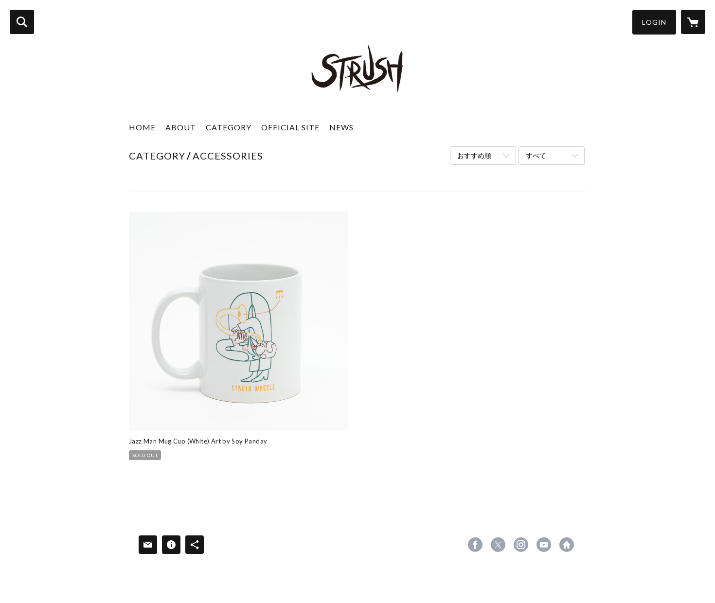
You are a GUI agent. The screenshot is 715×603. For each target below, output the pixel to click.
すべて (536, 155)
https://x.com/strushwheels (498, 544)
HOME (142, 127)
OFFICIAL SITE (290, 127)
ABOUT (180, 127)
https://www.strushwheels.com (566, 544)
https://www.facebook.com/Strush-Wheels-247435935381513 (475, 544)
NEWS (341, 127)
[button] (654, 22)
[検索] (22, 22)
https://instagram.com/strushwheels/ (521, 544)
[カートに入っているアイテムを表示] (693, 22)
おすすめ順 (474, 155)
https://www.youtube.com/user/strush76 (543, 544)
